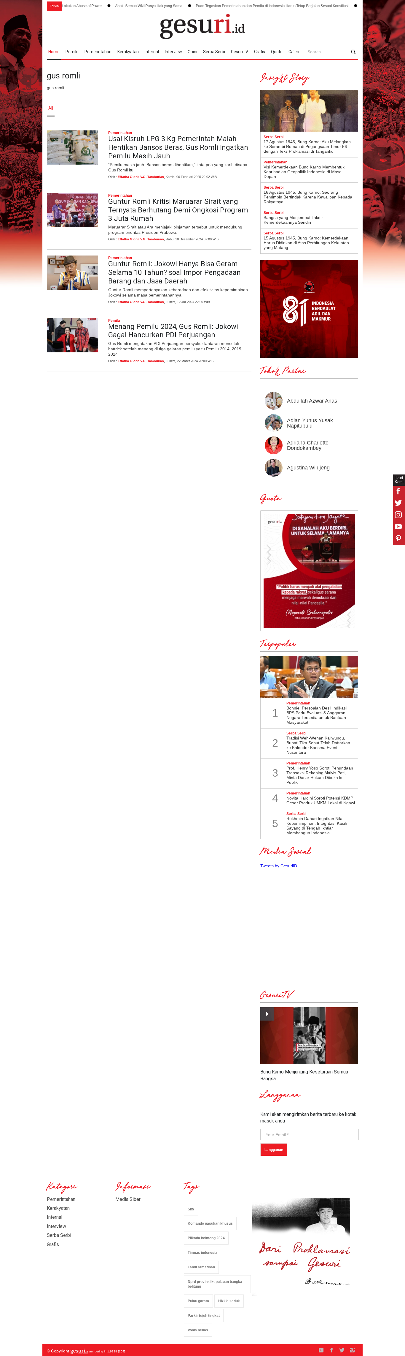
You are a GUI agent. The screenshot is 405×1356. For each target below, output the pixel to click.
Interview (173, 51)
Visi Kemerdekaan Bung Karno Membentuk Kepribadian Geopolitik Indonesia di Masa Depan (304, 172)
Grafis (259, 51)
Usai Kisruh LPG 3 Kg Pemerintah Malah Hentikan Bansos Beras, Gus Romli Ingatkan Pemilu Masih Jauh (178, 147)
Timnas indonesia (202, 1253)
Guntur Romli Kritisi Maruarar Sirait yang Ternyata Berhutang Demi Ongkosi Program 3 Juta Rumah (178, 210)
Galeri (293, 51)
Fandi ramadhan (201, 1267)
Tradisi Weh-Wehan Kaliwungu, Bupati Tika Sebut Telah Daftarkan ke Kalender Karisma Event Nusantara (318, 745)
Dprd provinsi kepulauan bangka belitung (215, 1284)
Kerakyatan (128, 51)
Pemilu (72, 51)
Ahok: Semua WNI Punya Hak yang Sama (122, 6)
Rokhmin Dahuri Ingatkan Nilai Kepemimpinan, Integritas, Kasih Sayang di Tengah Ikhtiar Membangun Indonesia (316, 825)
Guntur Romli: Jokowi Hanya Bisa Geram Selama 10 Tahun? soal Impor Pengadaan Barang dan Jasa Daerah (174, 272)
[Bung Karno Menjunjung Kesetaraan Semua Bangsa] (309, 1036)
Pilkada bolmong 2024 (206, 1238)
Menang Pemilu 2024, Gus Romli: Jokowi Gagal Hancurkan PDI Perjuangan (173, 330)
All (50, 108)
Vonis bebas (198, 1330)
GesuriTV (239, 51)
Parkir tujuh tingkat (204, 1316)
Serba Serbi (214, 51)
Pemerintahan (97, 51)
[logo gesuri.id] (202, 26)
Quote (277, 51)
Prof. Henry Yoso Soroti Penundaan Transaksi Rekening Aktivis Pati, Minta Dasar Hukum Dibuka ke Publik (319, 775)
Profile (293, 108)
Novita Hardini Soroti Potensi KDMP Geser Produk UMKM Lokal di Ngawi (320, 800)
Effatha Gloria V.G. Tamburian (141, 177)
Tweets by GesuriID (278, 865)
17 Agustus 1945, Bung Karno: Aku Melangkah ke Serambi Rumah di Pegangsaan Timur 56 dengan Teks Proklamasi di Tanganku (307, 146)
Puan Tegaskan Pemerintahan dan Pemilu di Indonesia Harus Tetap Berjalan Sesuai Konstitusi (246, 6)
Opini (192, 51)
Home (54, 51)
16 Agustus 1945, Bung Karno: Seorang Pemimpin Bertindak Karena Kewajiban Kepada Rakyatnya (308, 197)
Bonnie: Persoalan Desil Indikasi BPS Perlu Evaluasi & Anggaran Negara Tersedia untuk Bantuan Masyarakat (316, 715)
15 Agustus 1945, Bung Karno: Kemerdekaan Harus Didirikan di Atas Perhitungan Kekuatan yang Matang (306, 243)
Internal (152, 51)
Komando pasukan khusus (210, 1223)
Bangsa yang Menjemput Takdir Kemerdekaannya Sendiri (293, 220)
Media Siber (128, 1199)
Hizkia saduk (229, 1301)
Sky (191, 1209)
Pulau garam (198, 1301)
